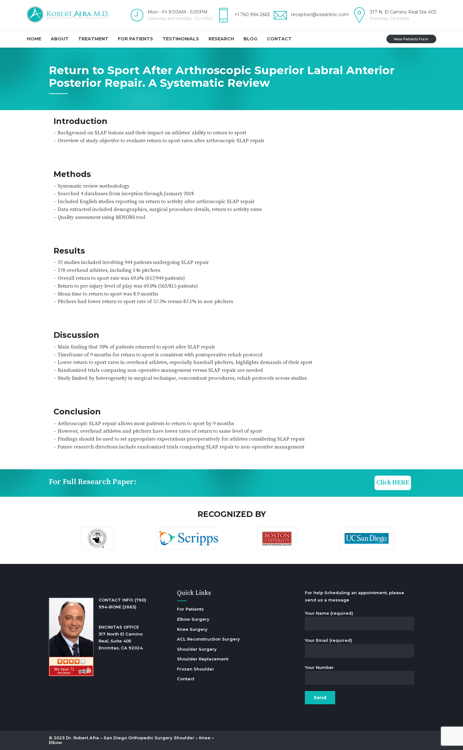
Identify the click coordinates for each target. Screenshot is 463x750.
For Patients (135, 39)
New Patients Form (411, 39)
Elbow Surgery (193, 619)
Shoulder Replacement (202, 658)
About (60, 39)
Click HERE (392, 483)
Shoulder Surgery (197, 649)
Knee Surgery (192, 629)
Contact (279, 39)
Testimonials (181, 39)
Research (221, 39)
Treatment (93, 39)
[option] (97, 539)
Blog (250, 39)
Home (34, 39)
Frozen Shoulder (195, 668)
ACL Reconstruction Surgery (208, 639)
